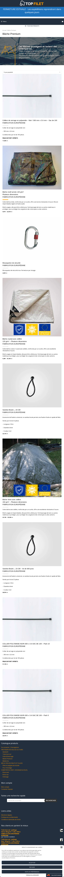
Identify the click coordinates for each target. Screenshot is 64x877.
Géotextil (5, 752)
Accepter (32, 862)
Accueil (4, 30)
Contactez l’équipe (7, 789)
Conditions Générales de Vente (10, 819)
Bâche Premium (7, 759)
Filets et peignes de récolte (11, 765)
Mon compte (5, 787)
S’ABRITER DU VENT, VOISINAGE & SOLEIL (14, 770)
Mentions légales (6, 815)
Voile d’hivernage (8, 756)
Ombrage (5, 777)
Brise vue (5, 774)
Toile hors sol (7, 754)
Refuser (32, 867)
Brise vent (6, 772)
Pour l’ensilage (7, 768)
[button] (61, 847)
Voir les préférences (32, 872)
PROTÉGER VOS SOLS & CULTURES (12, 750)
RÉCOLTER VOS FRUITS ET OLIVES (12, 763)
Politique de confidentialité (32, 875)
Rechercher (51, 800)
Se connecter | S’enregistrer (10, 747)
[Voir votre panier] (62, 21)
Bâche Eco (6, 761)
